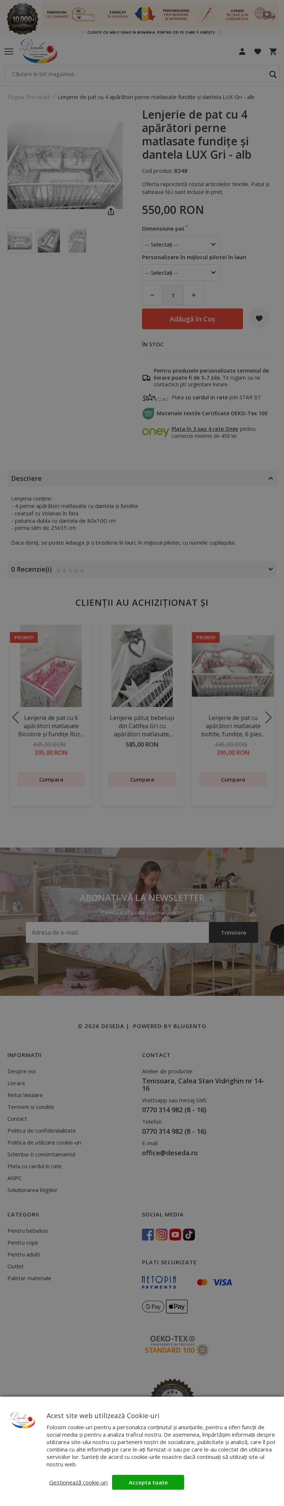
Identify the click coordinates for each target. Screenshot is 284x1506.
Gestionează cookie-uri (78, 1482)
